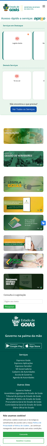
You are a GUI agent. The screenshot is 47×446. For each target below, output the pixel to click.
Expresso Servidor (23, 366)
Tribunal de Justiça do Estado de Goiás (23, 396)
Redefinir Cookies (23, 441)
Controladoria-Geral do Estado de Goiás (23, 404)
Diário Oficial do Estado (23, 407)
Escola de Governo (23, 374)
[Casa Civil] (21, 7)
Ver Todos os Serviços (23, 109)
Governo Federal (23, 390)
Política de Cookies (22, 425)
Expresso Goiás (23, 360)
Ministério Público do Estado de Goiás (23, 399)
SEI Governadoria (23, 369)
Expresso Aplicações (23, 363)
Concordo (24, 434)
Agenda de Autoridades (23, 377)
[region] (23, 429)
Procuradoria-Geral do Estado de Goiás (23, 402)
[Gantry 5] (23, 321)
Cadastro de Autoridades (23, 371)
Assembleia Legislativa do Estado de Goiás (23, 393)
